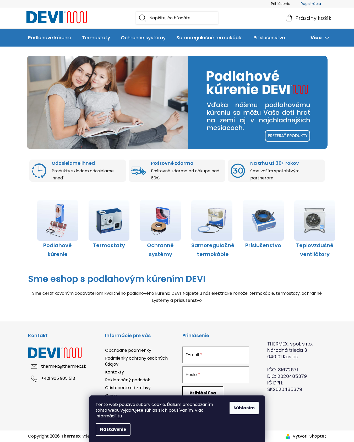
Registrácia (311, 3)
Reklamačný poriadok (127, 380)
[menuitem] (50, 38)
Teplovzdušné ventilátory (315, 250)
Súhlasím (244, 408)
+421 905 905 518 (58, 379)
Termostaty (109, 245)
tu (120, 416)
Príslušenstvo (263, 245)
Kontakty (114, 372)
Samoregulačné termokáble (213, 250)
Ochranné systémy (160, 250)
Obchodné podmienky (128, 350)
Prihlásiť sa (202, 393)
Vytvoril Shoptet (309, 436)
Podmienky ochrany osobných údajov (136, 361)
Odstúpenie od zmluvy (128, 388)
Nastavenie (113, 429)
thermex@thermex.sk (63, 367)
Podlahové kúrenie (57, 250)
